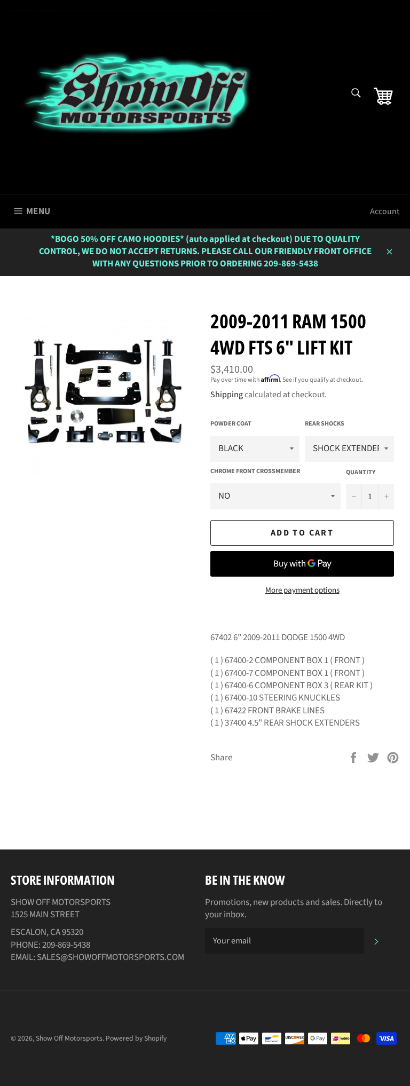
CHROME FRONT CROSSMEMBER (255, 471)
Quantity (360, 472)
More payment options (302, 590)
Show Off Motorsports (69, 1038)
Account (384, 211)
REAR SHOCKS (324, 424)
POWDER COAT (230, 424)
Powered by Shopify (136, 1038)
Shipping (226, 394)
